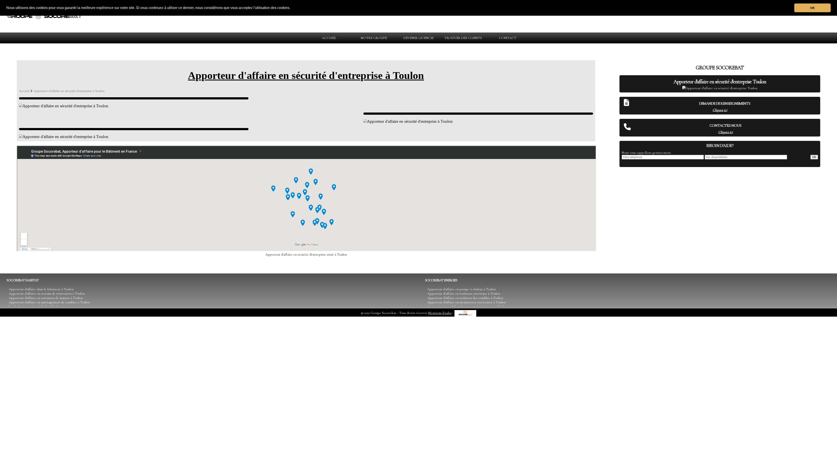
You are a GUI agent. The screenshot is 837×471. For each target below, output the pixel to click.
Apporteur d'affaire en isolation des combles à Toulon (465, 298)
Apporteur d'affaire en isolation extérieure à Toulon (463, 293)
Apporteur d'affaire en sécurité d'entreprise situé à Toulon (306, 254)
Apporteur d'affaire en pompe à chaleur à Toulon (461, 289)
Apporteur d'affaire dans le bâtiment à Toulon (41, 289)
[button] (291, 8)
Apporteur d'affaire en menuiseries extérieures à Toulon (466, 302)
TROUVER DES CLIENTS (463, 38)
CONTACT (507, 38)
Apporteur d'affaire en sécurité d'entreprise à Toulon (306, 75)
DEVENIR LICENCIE (418, 38)
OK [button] (812, 8)
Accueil (24, 91)
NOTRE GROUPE (374, 38)
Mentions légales (440, 313)
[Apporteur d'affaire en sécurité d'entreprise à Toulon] (45, 24)
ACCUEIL (329, 38)
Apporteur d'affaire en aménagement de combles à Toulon (49, 302)
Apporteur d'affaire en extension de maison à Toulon (46, 298)
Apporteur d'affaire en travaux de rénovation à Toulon (47, 293)
